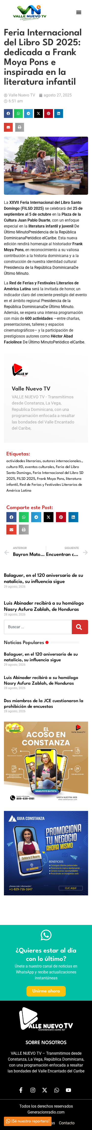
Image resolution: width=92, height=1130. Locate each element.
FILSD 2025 (26, 479)
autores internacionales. (62, 461)
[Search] (80, 627)
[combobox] (38, 627)
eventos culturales (39, 467)
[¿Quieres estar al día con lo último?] (46, 935)
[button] (79, 12)
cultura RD (14, 467)
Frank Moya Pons (50, 479)
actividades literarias (23, 461)
